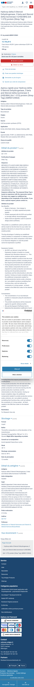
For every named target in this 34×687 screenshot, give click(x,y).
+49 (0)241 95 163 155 (10, 654)
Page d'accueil (6, 543)
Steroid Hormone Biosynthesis (10, 526)
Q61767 (3, 519)
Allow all (17, 369)
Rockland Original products (9, 602)
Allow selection (17, 374)
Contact (3, 564)
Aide (2, 567)
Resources (4, 574)
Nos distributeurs (6, 612)
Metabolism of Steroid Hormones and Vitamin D (16, 524)
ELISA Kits (4, 605)
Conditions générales (6, 675)
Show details (25, 363)
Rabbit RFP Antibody (7, 598)
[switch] (29, 345)
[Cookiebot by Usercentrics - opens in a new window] (24, 311)
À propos (2, 671)
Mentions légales (12, 671)
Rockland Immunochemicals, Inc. (11, 660)
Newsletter (4, 571)
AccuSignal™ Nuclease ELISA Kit (11, 595)
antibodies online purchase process (12, 609)
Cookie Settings (21, 673)
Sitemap (4, 581)
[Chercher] (31, 6)
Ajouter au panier (18, 61)
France (14, 54)
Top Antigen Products (8, 578)
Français (13, 665)
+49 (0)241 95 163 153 (10, 652)
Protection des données (7, 673)
